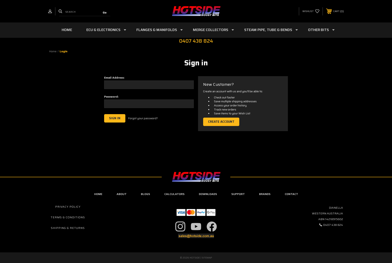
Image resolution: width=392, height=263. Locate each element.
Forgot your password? (143, 118)
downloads (208, 194)
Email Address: (114, 77)
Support (238, 194)
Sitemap (207, 258)
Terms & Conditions (68, 217)
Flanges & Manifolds (156, 30)
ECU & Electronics (103, 30)
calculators (174, 194)
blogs (145, 194)
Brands (265, 194)
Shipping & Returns (68, 228)
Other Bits (318, 30)
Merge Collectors (210, 30)
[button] (180, 226)
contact (291, 194)
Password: (111, 96)
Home (67, 30)
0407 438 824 (333, 225)
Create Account (221, 121)
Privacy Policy (68, 206)
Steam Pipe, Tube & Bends (268, 30)
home (98, 194)
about (122, 194)
